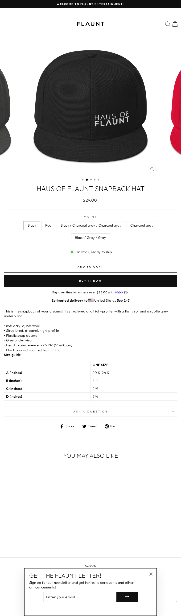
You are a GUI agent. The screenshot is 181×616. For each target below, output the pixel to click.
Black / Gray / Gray (90, 237)
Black (32, 225)
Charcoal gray (141, 225)
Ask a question (90, 411)
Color (90, 217)
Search (90, 566)
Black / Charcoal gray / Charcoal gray (91, 225)
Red (48, 225)
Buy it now (90, 280)
